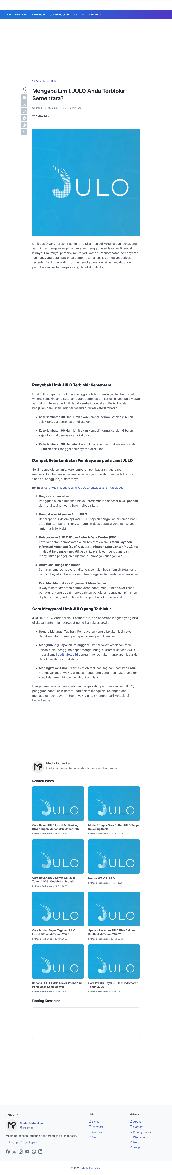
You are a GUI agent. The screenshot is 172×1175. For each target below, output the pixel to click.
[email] (24, 132)
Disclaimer (139, 1137)
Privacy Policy (141, 1132)
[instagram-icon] (21, 1152)
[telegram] (24, 118)
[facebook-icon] (8, 1152)
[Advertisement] (86, 49)
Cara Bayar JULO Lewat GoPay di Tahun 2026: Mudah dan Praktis (53, 879)
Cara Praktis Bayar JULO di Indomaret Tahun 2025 (113, 984)
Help (135, 1142)
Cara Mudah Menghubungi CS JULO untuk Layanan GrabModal (84, 487)
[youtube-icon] (27, 1152)
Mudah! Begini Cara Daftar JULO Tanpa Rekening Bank (113, 826)
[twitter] (24, 104)
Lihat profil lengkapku (22, 1142)
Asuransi (97, 1132)
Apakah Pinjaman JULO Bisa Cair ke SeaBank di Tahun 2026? (111, 932)
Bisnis (95, 1121)
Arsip (136, 1147)
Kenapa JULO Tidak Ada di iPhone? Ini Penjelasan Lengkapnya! (57, 984)
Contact (137, 1127)
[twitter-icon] (14, 1152)
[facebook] (24, 97)
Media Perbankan (31, 1123)
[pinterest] (24, 125)
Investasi (97, 1127)
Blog (94, 1137)
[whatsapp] (24, 111)
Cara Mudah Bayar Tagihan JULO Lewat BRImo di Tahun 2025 (53, 932)
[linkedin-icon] (40, 1152)
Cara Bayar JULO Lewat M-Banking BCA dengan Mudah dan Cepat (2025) (57, 826)
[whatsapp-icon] (34, 1152)
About (136, 1121)
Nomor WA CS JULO (101, 878)
